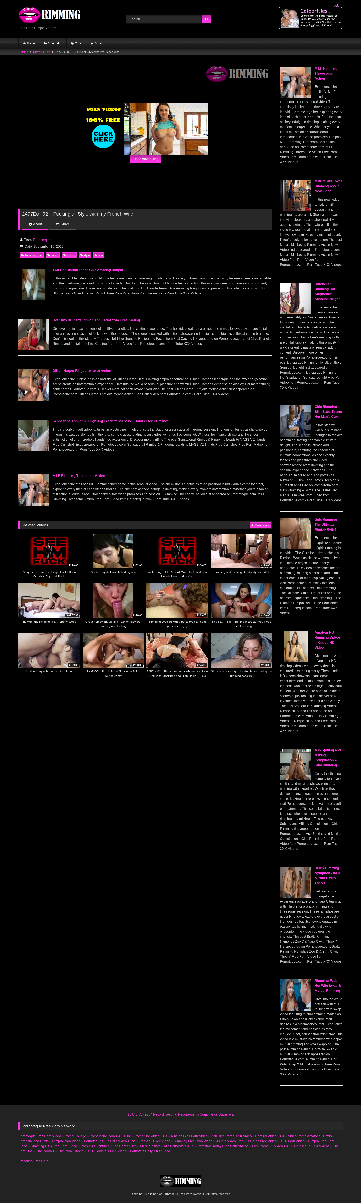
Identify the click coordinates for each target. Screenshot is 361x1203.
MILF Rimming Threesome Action (79, 476)
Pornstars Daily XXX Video (150, 1151)
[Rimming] (49, 15)
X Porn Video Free (230, 1141)
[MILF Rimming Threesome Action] (33, 504)
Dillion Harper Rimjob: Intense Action (82, 371)
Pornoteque (42, 240)
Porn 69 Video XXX (269, 1136)
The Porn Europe (71, 1151)
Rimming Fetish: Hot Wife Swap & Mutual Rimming (328, 986)
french (54, 255)
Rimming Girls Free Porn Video (54, 1146)
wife (100, 255)
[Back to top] (348, 1191)
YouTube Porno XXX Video (231, 1136)
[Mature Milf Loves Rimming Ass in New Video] (295, 210)
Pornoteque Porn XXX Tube (110, 1136)
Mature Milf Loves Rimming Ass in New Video (328, 186)
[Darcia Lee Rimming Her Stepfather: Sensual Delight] (295, 312)
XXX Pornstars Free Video (106, 1151)
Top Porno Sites (125, 1146)
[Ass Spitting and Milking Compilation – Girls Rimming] (295, 779)
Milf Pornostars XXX (179, 1146)
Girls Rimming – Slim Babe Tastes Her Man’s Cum (328, 411)
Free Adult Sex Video (154, 1141)
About (37, 224)
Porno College (75, 1136)
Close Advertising (145, 159)
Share (65, 224)
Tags (78, 43)
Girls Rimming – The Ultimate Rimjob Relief (327, 524)
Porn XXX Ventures (95, 1146)
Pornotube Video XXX (151, 1136)
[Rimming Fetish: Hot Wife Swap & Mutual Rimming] (295, 1009)
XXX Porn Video (292, 1141)
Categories (55, 43)
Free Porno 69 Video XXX (271, 1146)
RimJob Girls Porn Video (189, 1136)
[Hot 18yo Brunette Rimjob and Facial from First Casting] (33, 349)
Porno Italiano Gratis (33, 1141)
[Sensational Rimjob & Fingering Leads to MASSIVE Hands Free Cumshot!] (33, 450)
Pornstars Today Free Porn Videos (222, 1146)
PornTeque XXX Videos (311, 1146)
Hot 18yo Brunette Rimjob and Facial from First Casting (96, 320)
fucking (71, 255)
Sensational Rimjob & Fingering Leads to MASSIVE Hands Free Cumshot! (111, 421)
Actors (98, 43)
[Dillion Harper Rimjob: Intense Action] (33, 399)
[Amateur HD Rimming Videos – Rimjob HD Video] (295, 661)
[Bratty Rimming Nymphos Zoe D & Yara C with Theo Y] (295, 897)
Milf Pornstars (150, 1146)
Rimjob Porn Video (66, 1141)
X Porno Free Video (262, 1141)
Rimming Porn (41, 51)
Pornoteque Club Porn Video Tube (109, 1141)
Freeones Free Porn (33, 1161)
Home (31, 43)
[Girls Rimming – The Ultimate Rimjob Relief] (295, 548)
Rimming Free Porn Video (193, 1141)
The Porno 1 (45, 1151)
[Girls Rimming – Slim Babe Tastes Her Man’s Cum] (295, 435)
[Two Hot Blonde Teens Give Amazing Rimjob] (33, 298)
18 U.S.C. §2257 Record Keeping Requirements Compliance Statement (180, 1114)
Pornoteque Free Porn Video (39, 1136)
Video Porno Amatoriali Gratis (310, 1136)
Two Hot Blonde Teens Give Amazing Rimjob (88, 270)
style (87, 255)
